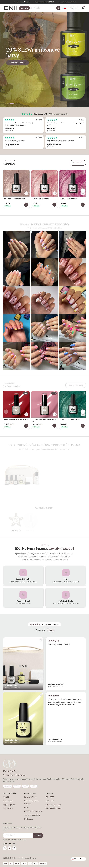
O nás (26, 807)
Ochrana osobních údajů (33, 811)
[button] (9, 103)
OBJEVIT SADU (57, 491)
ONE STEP (50, 797)
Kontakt (6, 797)
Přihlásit (38, 835)
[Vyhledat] (58, 8)
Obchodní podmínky (32, 815)
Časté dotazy (8, 801)
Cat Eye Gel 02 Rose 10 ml (41, 199)
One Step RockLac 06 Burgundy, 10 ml (16, 420)
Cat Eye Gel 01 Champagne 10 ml (14, 199)
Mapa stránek (8, 808)
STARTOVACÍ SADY (53, 805)
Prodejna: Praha (30, 797)
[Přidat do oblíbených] (26, 193)
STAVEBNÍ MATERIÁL (54, 808)
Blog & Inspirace (9, 805)
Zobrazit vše (78, 163)
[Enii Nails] (10, 8)
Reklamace (28, 819)
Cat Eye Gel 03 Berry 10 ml (69, 199)
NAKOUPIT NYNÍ (16, 61)
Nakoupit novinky (76, 384)
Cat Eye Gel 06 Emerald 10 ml (70, 420)
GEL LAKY (50, 801)
